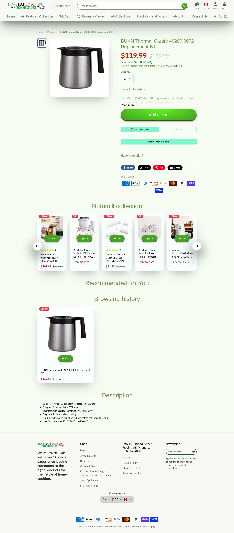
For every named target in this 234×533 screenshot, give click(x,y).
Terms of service (132, 473)
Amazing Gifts (88, 455)
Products (51, 31)
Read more (128, 105)
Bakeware (85, 461)
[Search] (184, 6)
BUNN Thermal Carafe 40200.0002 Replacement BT (65, 344)
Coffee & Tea (87, 466)
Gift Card (65, 16)
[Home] (26, 6)
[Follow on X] (220, 16)
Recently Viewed (93, 16)
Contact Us (200, 16)
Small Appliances (89, 480)
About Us (179, 16)
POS (125, 526)
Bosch (83, 450)
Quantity (125, 71)
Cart (224, 6)
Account (215, 6)
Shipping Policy (131, 468)
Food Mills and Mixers (152, 16)
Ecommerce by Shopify (143, 526)
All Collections (121, 16)
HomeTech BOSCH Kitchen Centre (105, 526)
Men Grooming (89, 485)
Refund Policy (130, 462)
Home (11, 16)
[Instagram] (225, 16)
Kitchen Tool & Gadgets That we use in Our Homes (95, 473)
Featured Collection (39, 16)
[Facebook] (215, 16)
